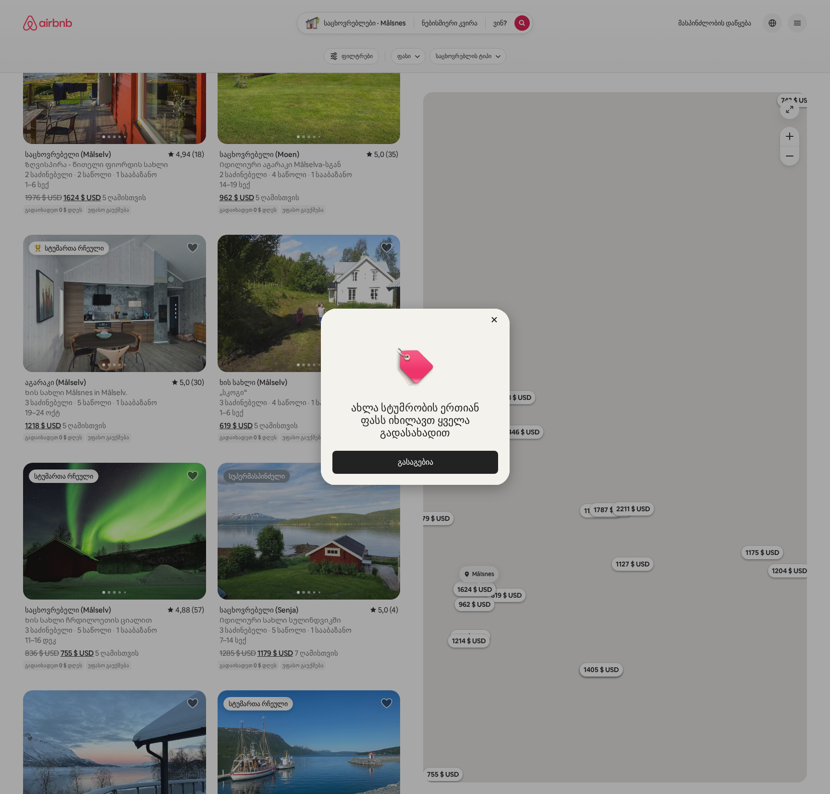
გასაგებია (415, 462)
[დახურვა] (494, 320)
